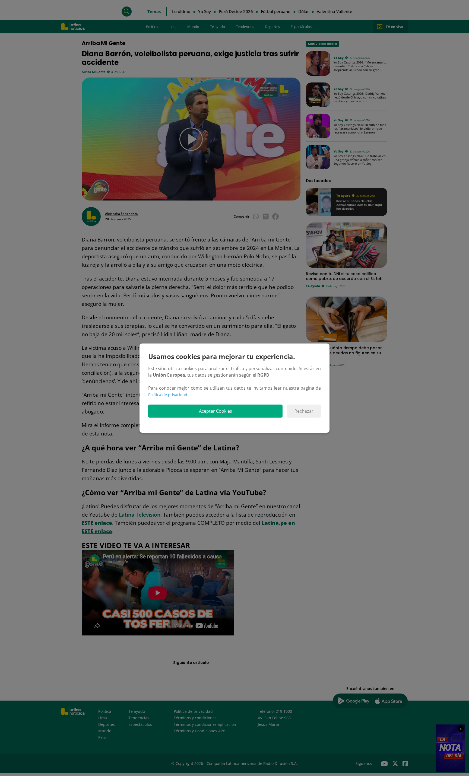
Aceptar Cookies (215, 411)
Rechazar (303, 411)
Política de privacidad (167, 394)
